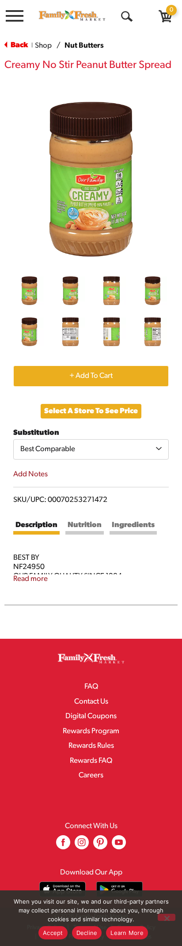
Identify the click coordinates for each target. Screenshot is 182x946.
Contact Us (91, 701)
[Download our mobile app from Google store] (119, 889)
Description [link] (36, 525)
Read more (30, 579)
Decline (87, 932)
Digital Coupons (91, 716)
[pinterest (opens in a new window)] (100, 845)
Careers (91, 775)
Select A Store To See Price (91, 411)
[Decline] (166, 917)
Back (18, 45)
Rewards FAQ (91, 761)
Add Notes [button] (30, 474)
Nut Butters (84, 45)
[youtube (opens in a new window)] (119, 845)
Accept (53, 932)
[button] (29, 291)
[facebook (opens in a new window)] (63, 845)
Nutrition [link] (85, 525)
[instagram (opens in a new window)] (82, 845)
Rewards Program (91, 731)
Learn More (127, 932)
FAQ (91, 686)
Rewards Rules (91, 746)
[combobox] (91, 449)
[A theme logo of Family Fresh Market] (72, 15)
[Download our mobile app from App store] (62, 889)
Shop (43, 45)
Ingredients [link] (133, 525)
